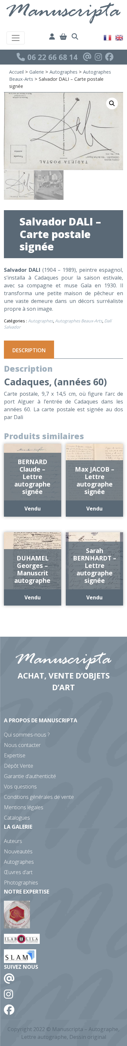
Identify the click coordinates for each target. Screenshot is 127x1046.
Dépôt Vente (18, 765)
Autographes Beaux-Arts (78, 321)
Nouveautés (18, 851)
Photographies (21, 882)
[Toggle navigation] (16, 37)
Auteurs (13, 841)
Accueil (16, 72)
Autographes (63, 72)
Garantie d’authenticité (30, 776)
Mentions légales (23, 807)
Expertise (14, 755)
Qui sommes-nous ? (26, 734)
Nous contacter (22, 745)
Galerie (36, 72)
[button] (112, 103)
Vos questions (20, 786)
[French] (108, 37)
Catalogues (17, 817)
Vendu (32, 508)
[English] (119, 37)
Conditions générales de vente (39, 796)
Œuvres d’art (18, 872)
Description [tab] (29, 350)
